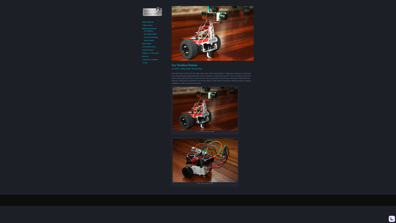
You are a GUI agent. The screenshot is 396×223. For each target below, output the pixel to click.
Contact (145, 63)
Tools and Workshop (151, 37)
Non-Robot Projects (150, 34)
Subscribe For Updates (150, 59)
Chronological (148, 31)
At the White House (149, 47)
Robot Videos (146, 44)
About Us (145, 56)
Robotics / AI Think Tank (150, 53)
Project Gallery (147, 25)
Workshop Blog (197, 69)
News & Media (149, 40)
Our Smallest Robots (184, 65)
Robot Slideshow (148, 22)
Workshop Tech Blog (149, 28)
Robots (188, 69)
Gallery (183, 69)
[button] (392, 219)
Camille (176, 69)
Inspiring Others (148, 50)
